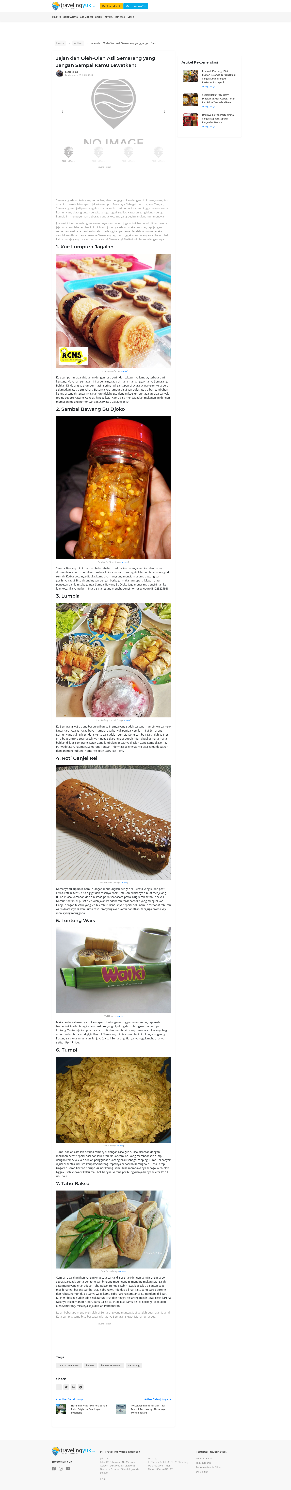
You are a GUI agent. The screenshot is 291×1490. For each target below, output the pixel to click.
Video (131, 17)
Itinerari (120, 17)
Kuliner (56, 17)
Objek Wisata (70, 17)
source (124, 371)
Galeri (98, 17)
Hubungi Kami (204, 1462)
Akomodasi (86, 17)
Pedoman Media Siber (208, 1467)
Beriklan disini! (111, 6)
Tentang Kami (204, 1458)
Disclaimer (202, 1471)
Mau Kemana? (135, 6)
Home (60, 43)
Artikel (109, 17)
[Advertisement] (117, 183)
